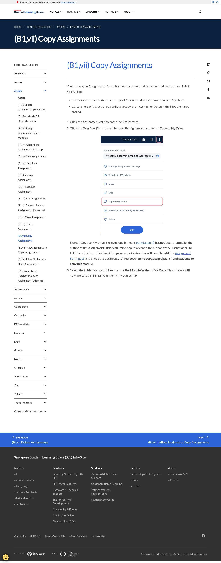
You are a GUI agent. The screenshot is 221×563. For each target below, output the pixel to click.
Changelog (20, 486)
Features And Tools (25, 492)
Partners (110, 11)
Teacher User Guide (64, 521)
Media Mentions (24, 498)
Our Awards (21, 504)
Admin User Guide (63, 515)
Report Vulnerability (54, 536)
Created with (19, 554)
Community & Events (65, 509)
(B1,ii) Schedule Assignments (26, 189)
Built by (55, 554)
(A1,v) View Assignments (32, 156)
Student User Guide (102, 499)
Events (134, 480)
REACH (34, 536)
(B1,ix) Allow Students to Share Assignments (32, 262)
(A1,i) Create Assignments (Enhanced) (32, 107)
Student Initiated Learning (106, 483)
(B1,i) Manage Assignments (26, 177)
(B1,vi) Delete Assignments (25, 226)
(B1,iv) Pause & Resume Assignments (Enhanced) (32, 208)
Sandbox (135, 486)
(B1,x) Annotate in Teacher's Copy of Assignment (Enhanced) (31, 275)
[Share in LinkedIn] (207, 96)
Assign (22, 97)
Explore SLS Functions (26, 64)
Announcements (24, 480)
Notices (54, 11)
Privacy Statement (78, 536)
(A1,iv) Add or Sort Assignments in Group (30, 147)
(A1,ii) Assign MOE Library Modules (28, 119)
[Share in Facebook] (207, 87)
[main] (110, 233)
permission (143, 242)
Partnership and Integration (146, 474)
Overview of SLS (177, 474)
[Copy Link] (207, 72)
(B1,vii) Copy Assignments (25, 238)
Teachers (72, 11)
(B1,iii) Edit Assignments (31, 198)
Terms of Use (98, 536)
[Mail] (207, 79)
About (128, 11)
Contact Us (20, 536)
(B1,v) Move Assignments (32, 217)
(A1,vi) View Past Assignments (27, 166)
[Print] (207, 64)
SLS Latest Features (64, 483)
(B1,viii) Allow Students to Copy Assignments (32, 250)
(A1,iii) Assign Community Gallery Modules (29, 133)
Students (91, 11)
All (15, 474)
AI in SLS (173, 480)
